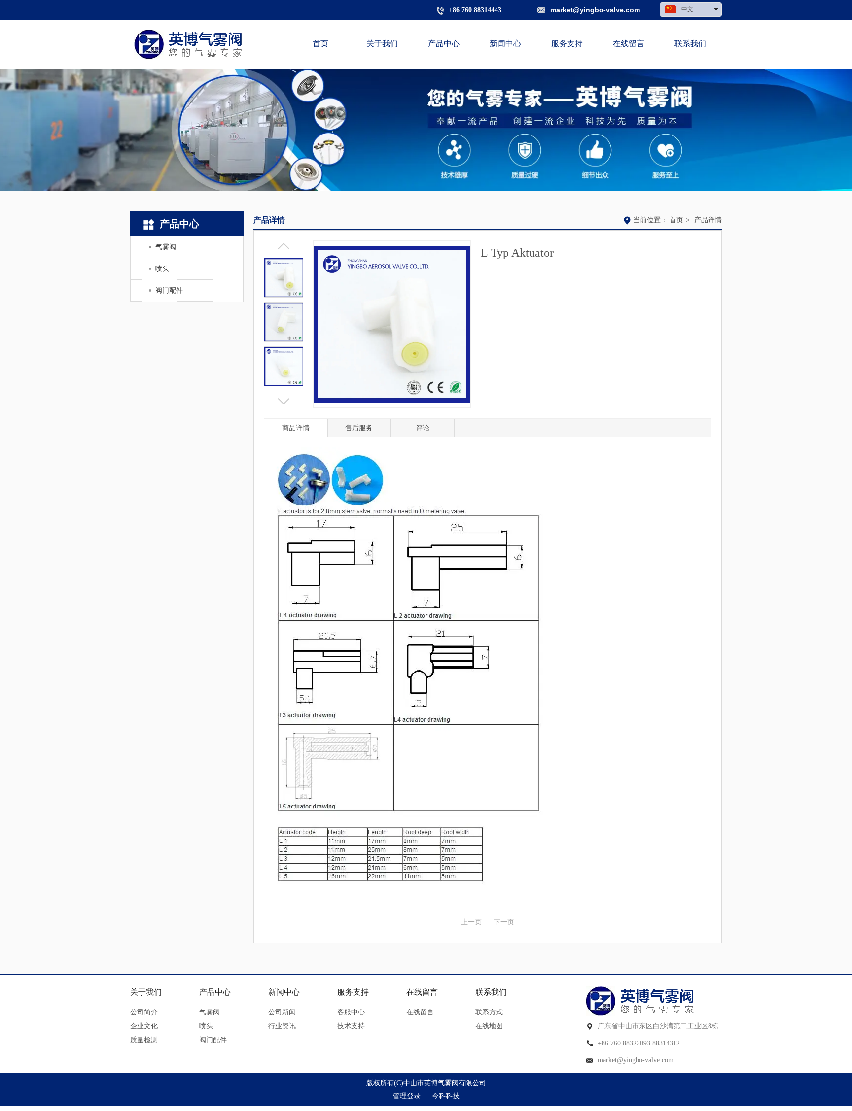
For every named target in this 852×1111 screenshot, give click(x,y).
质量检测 (144, 1040)
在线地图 (489, 1026)
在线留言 (422, 992)
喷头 (206, 1026)
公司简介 (144, 1012)
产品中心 (215, 992)
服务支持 (353, 992)
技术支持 (351, 1026)
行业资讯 (282, 1026)
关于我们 (146, 992)
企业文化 (144, 1026)
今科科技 (446, 1096)
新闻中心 (284, 992)
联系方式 (489, 1012)
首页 (676, 220)
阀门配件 (213, 1040)
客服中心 (351, 1012)
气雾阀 (209, 1012)
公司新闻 (282, 1012)
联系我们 (491, 992)
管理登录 (407, 1096)
